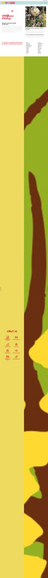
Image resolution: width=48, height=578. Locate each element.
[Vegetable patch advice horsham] (0, 289)
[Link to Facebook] (46, 2)
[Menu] (41, 3)
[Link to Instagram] (45, 2)
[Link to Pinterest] (44, 2)
